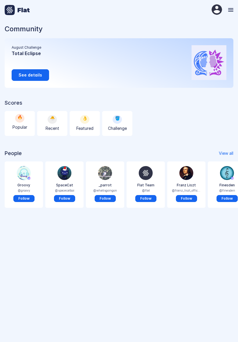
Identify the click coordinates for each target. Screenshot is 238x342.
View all (226, 153)
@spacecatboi (64, 190)
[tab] (20, 123)
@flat (146, 190)
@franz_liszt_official (186, 190)
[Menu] (230, 10)
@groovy (24, 190)
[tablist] (119, 124)
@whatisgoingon (105, 190)
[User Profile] (217, 10)
